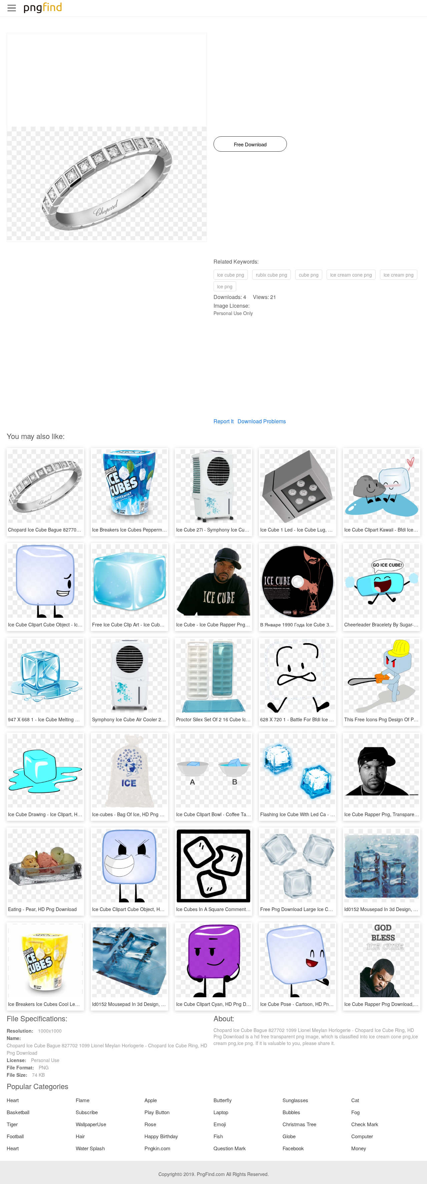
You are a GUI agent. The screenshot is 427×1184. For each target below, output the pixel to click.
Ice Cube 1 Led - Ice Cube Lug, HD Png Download (313, 529)
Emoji (220, 1124)
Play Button (156, 1112)
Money (358, 1148)
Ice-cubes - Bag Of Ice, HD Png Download (136, 814)
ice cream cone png (351, 274)
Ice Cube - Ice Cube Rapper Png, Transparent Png (229, 624)
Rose (150, 1124)
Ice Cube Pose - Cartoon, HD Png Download (307, 1004)
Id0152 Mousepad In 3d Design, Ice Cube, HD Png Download (157, 1004)
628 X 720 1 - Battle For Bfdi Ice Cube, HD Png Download (321, 719)
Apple (150, 1099)
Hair (80, 1136)
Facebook (293, 1148)
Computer (362, 1136)
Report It (224, 421)
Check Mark (364, 1124)
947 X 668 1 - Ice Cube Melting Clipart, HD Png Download (69, 719)
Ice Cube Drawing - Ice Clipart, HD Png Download (60, 814)
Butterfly (223, 1099)
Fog (355, 1112)
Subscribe (87, 1112)
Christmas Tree (299, 1124)
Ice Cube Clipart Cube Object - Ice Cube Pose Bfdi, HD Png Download (82, 624)
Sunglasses (295, 1099)
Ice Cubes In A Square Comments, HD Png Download (233, 909)
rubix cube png (271, 274)
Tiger (12, 1124)
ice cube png (230, 274)
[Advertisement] (106, 80)
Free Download (250, 144)
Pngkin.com (157, 1148)
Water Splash (90, 1148)
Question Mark (230, 1148)
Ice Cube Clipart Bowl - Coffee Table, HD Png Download (235, 814)
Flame (82, 1099)
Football (15, 1136)
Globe (289, 1136)
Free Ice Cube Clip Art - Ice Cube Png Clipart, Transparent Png (158, 624)
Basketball (18, 1112)
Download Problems (262, 421)
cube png (309, 274)
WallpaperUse (91, 1124)
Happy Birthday (161, 1136)
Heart (13, 1099)
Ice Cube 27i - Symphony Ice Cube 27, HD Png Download (237, 529)
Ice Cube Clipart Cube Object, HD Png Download (143, 909)
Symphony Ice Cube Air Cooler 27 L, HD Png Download (150, 719)
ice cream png (399, 274)
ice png (225, 286)
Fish (218, 1136)
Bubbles (291, 1112)
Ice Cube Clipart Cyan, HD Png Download (220, 1004)
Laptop (221, 1112)
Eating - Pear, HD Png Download (42, 909)
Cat (355, 1099)
